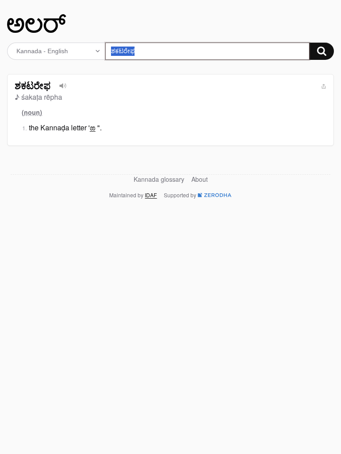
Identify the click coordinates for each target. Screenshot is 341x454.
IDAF (151, 195)
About (199, 179)
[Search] (321, 51)
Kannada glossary (159, 179)
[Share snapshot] (323, 86)
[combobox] (207, 51)
